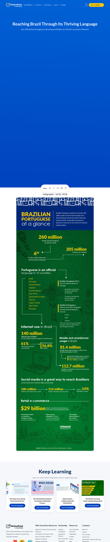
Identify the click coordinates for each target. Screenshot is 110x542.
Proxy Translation (63, 538)
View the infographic (17, 505)
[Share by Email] (65, 188)
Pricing (63, 5)
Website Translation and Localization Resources (45, 530)
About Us (84, 529)
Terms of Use (86, 537)
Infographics (72, 534)
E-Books (71, 536)
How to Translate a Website (43, 536)
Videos (71, 539)
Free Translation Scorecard (74, 530)
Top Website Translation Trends (44, 534)
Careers (84, 532)
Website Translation (41, 539)
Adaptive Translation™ (62, 530)
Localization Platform (61, 535)
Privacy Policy (86, 534)
